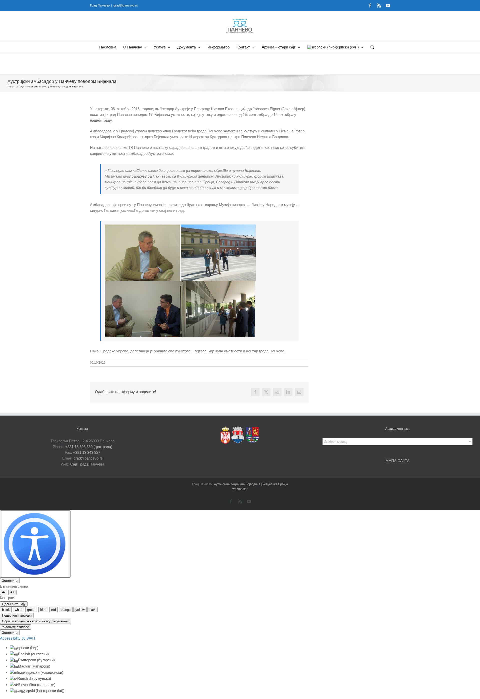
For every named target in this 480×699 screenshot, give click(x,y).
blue (43, 610)
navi (93, 610)
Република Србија (275, 484)
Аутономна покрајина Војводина (237, 484)
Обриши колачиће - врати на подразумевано (35, 621)
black (6, 610)
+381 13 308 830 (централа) (88, 447)
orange (65, 610)
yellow (80, 610)
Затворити (10, 581)
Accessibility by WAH (17, 638)
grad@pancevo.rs (126, 5)
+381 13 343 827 (86, 452)
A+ (12, 592)
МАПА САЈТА (398, 461)
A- (3, 592)
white (18, 610)
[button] (372, 46)
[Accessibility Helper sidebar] (35, 544)
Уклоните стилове (15, 627)
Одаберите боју (14, 604)
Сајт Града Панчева (87, 464)
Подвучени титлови (17, 615)
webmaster (240, 489)
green (31, 610)
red (53, 610)
